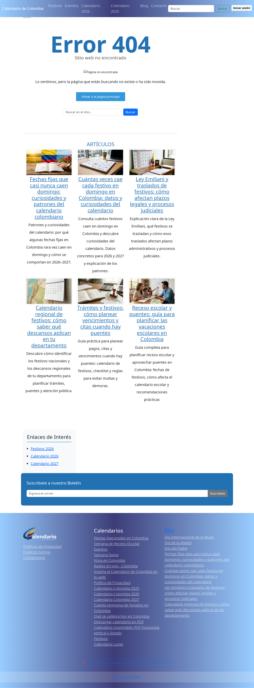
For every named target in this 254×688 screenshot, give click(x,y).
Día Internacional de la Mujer (189, 537)
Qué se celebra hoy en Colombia (121, 616)
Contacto (159, 5)
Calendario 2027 (44, 463)
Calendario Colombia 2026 (116, 593)
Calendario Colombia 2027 (116, 599)
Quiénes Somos (36, 551)
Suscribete (217, 493)
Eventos (71, 5)
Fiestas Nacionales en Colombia (121, 538)
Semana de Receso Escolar (117, 543)
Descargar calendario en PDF (119, 621)
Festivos (55, 5)
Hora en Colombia (109, 560)
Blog (144, 5)
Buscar (223, 9)
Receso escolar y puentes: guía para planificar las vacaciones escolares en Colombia (152, 323)
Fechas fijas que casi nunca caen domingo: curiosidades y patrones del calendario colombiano (49, 197)
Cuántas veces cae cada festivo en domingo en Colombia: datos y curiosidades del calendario (100, 194)
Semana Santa (106, 554)
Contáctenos (34, 557)
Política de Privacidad (112, 582)
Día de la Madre (178, 542)
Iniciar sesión (241, 8)
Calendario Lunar (108, 644)
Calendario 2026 (90, 8)
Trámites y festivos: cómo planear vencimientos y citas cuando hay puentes (100, 320)
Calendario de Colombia (23, 8)
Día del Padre (176, 548)
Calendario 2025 (120, 8)
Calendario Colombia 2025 (116, 588)
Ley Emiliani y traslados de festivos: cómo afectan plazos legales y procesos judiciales (152, 194)
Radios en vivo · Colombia (116, 565)
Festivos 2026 (42, 448)
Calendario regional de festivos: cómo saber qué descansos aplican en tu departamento (49, 326)
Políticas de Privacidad (42, 546)
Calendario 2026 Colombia (127, 677)
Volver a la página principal (101, 97)
